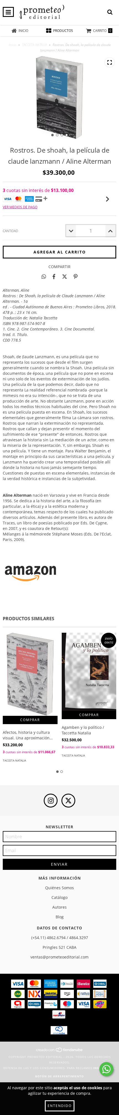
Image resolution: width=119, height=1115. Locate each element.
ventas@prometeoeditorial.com (59, 957)
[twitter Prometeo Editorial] (68, 801)
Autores (59, 907)
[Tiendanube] (59, 1051)
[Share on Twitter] (64, 276)
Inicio (12, 44)
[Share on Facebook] (54, 276)
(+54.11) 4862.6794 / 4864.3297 (59, 937)
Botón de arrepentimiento (59, 1076)
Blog (60, 916)
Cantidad (10, 231)
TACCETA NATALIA (34, 44)
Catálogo (59, 897)
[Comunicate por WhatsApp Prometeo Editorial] (106, 1069)
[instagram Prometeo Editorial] (51, 801)
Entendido (60, 1105)
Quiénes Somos (59, 887)
